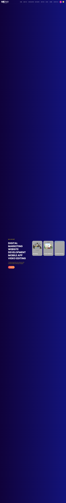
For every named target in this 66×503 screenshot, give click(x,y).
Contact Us (56, 1)
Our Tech (42, 1)
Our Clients (37, 1)
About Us (25, 1)
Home (21, 1)
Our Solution (31, 1)
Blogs (47, 1)
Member (11, 267)
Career (50, 1)
